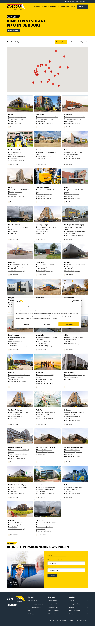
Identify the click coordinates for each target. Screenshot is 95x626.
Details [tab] (47, 306)
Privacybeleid (65, 620)
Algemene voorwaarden (55, 620)
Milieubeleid (72, 620)
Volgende (51, 575)
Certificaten (85, 620)
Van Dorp (11, 42)
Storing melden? (13, 31)
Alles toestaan (69, 324)
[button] (87, 1)
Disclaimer (79, 620)
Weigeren (26, 324)
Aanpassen (47, 324)
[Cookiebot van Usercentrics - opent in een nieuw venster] (72, 301)
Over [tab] (70, 306)
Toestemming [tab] (25, 306)
